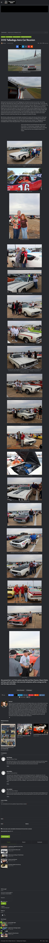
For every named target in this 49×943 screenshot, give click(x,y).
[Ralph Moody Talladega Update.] (4, 929)
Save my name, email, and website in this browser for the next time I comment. (17, 828)
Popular (8, 842)
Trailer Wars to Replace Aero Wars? (23, 735)
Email (2, 823)
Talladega (29, 690)
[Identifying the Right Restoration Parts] (4, 847)
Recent (23, 842)
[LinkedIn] (23, 46)
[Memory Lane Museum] (4, 861)
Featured (6, 34)
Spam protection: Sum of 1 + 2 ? (7, 831)
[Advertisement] (24, 22)
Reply (8, 766)
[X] (20, 46)
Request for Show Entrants (13, 933)
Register (3, 906)
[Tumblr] (26, 46)
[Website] (9, 717)
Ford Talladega (9, 36)
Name (2, 818)
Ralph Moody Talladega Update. (14, 927)
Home (3, 34)
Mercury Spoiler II (16, 36)
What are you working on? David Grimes (15, 854)
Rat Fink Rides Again (12, 922)
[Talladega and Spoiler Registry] (10, 2)
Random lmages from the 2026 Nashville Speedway (17, 32)
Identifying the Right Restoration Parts (15, 846)
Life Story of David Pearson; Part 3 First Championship (7, 748)
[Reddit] (31, 46)
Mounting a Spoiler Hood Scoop (14, 864)
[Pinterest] (29, 46)
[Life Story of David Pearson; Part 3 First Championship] (8, 735)
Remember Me (4, 901)
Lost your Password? (5, 907)
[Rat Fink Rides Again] (4, 924)
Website (27, 823)
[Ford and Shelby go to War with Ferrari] (41, 728)
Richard (4, 43)
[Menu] (1, 2)
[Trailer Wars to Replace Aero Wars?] (24, 729)
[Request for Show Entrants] (4, 935)
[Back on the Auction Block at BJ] (4, 851)
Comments (39, 842)
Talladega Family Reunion (26, 36)
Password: (3, 897)
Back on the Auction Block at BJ (14, 849)
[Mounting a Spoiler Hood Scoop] (4, 866)
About (47, 940)
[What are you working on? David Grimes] (4, 856)
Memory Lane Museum (12, 859)
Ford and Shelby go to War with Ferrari (41, 734)
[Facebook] (17, 46)
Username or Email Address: (6, 893)
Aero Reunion (21, 690)
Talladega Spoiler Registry (21, 940)
